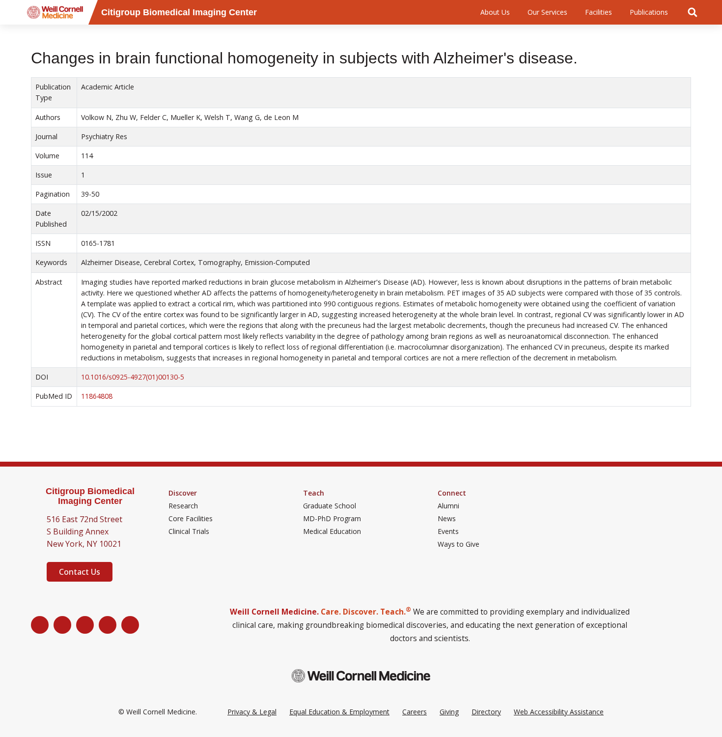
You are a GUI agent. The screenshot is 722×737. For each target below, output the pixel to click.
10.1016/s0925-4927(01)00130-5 (132, 377)
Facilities (598, 12)
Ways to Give (458, 544)
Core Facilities (190, 519)
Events (448, 531)
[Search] (692, 12)
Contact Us (79, 571)
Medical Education (332, 531)
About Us (495, 12)
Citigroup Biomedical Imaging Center (90, 496)
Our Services (547, 12)
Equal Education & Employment (339, 711)
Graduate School (329, 506)
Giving (449, 711)
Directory (486, 711)
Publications (649, 12)
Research (183, 506)
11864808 (96, 396)
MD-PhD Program (332, 519)
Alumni (448, 506)
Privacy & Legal (252, 711)
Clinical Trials (188, 531)
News (447, 519)
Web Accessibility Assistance (559, 711)
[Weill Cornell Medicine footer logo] (361, 676)
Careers (414, 711)
